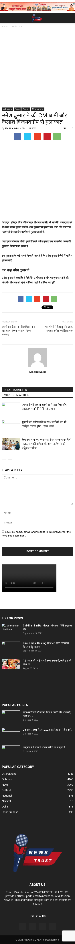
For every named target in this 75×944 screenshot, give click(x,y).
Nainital (6, 801)
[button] (70, 18)
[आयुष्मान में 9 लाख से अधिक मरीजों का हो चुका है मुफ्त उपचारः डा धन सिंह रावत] (11, 751)
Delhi (5, 806)
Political (26, 109)
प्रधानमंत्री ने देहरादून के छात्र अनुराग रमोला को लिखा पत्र (58, 328)
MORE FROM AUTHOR (16, 395)
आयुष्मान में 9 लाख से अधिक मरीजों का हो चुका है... (45, 747)
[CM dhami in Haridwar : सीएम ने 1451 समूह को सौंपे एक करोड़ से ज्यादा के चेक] (11, 630)
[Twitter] (42, 926)
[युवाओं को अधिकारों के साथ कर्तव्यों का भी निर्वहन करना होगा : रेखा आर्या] (11, 426)
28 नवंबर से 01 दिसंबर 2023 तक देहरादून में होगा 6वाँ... (48, 729)
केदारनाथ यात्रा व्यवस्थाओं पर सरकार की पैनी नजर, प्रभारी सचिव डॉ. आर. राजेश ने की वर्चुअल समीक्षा (46, 444)
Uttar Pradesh (10, 812)
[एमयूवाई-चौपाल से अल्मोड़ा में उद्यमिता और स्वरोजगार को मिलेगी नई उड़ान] (11, 409)
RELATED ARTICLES (15, 390)
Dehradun (7, 109)
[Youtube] (52, 926)
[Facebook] (22, 926)
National (7, 795)
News (17, 109)
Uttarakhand (37, 109)
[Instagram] (32, 926)
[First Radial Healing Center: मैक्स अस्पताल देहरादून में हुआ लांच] (11, 647)
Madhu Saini (12, 128)
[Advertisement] (37, 68)
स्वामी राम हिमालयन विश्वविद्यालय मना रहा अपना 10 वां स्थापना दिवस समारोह (19, 330)
